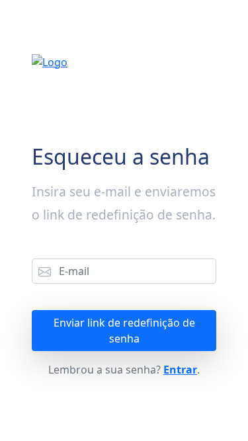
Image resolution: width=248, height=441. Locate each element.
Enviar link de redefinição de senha (124, 330)
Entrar (180, 369)
